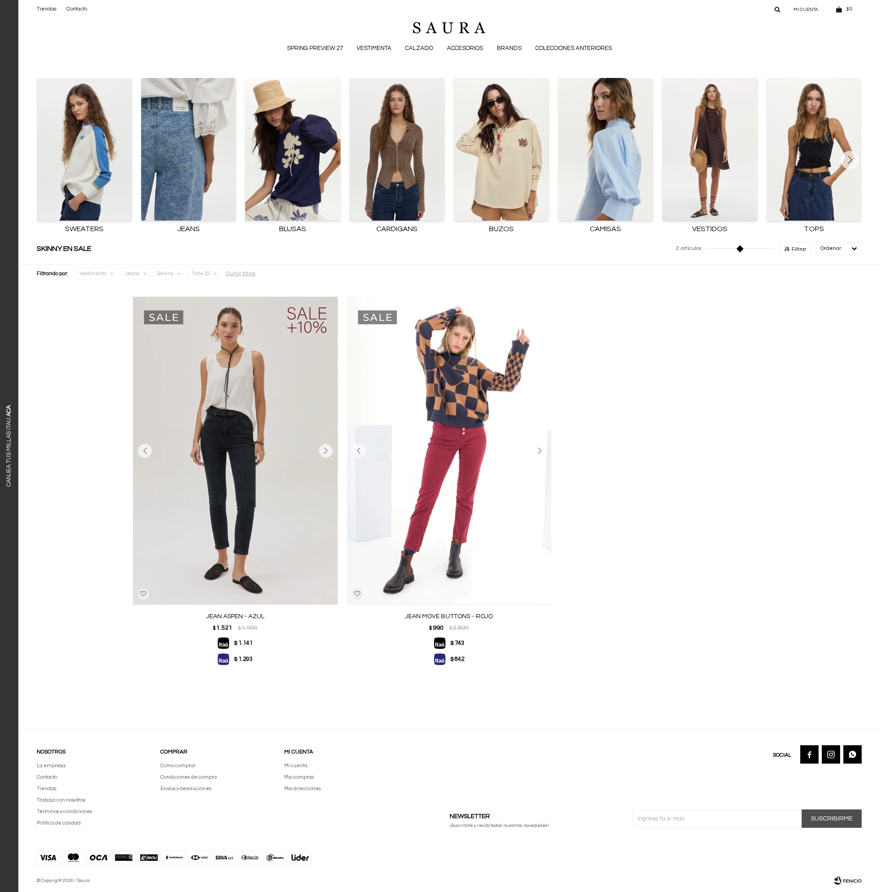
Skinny (165, 273)
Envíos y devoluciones (185, 788)
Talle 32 (201, 273)
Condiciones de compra (188, 777)
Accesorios (465, 48)
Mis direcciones (302, 788)
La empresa (51, 765)
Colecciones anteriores (573, 48)
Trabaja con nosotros (61, 800)
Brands (509, 48)
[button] (777, 9)
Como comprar (178, 765)
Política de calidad (59, 823)
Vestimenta (374, 48)
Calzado (419, 48)
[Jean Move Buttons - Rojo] (449, 450)
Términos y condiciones (64, 811)
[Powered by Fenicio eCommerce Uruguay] (848, 880)
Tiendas (46, 8)
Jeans (132, 273)
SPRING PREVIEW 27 (315, 48)
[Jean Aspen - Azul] (235, 450)
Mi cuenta (296, 765)
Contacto (76, 8)
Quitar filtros (240, 274)
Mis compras (299, 777)
